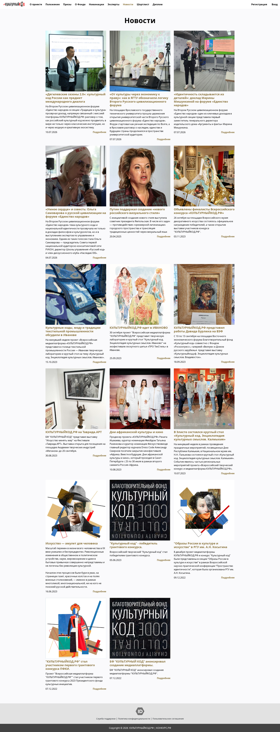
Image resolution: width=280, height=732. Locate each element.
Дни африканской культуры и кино (136, 432)
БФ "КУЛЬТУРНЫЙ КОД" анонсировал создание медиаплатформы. (138, 663)
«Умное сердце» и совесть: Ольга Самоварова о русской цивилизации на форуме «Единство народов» (76, 213)
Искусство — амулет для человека (72, 543)
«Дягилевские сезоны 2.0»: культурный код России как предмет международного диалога (75, 97)
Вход (275, 4)
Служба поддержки (106, 718)
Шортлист (143, 4)
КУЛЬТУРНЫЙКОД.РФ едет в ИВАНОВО (139, 328)
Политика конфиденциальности (134, 718)
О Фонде (80, 4)
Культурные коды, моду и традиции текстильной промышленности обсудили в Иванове (73, 331)
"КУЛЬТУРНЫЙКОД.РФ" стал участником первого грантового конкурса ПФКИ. (70, 665)
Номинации (96, 4)
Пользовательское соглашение (168, 718)
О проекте (36, 4)
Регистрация (259, 4)
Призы (67, 4)
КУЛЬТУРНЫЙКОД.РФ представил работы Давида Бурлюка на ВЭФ (199, 329)
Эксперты (113, 4)
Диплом (158, 4)
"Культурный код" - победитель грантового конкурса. (133, 545)
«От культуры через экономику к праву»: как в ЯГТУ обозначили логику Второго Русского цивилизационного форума (139, 99)
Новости (128, 4)
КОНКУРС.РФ (163, 728)
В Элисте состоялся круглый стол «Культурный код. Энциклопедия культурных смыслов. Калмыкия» (199, 435)
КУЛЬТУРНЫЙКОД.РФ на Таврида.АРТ (74, 432)
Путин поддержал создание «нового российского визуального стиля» (137, 211)
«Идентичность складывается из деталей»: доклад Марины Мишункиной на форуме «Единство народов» (201, 99)
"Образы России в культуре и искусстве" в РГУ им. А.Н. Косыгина (200, 545)
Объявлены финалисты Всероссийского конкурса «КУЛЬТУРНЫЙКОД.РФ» (204, 211)
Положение (53, 4)
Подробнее (99, 132)
